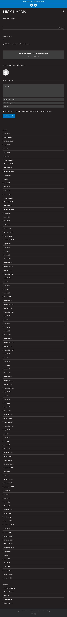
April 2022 (7, 255)
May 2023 (7, 221)
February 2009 (8, 536)
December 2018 (8, 376)
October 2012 (8, 483)
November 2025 (9, 141)
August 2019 (7, 354)
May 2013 (7, 471)
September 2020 (9, 312)
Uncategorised (8, 603)
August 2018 (7, 392)
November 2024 (9, 164)
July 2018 (6, 395)
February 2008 (8, 574)
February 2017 (8, 452)
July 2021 (6, 281)
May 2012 (7, 502)
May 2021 (7, 289)
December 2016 (8, 460)
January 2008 (8, 578)
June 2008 (7, 559)
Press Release (8, 599)
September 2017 (9, 426)
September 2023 (9, 209)
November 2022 (9, 232)
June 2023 (7, 217)
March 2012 (7, 506)
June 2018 (7, 399)
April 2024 (7, 190)
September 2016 (9, 468)
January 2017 (8, 456)
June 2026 (7, 133)
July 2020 (6, 319)
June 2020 (7, 323)
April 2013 (7, 475)
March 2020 (7, 335)
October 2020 (8, 308)
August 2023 (7, 213)
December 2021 (8, 262)
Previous (61, 28)
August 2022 (7, 243)
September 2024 (9, 171)
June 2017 (7, 437)
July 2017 (6, 433)
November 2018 (9, 380)
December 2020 (8, 300)
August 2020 (7, 316)
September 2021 (9, 274)
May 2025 (7, 152)
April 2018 (7, 407)
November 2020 (9, 304)
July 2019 (6, 357)
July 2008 (6, 555)
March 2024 (7, 194)
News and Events (9, 592)
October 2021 (8, 270)
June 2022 (7, 247)
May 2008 (7, 563)
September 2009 (9, 525)
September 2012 (9, 487)
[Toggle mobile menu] (63, 11)
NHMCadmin (7, 44)
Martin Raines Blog (9, 588)
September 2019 (9, 350)
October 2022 (8, 236)
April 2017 (7, 445)
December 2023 (8, 198)
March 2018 (7, 411)
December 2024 (8, 160)
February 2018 (8, 414)
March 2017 (7, 449)
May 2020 (7, 327)
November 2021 (9, 266)
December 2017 (8, 422)
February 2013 (8, 479)
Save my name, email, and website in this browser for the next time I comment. (28, 111)
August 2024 (7, 175)
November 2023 (9, 202)
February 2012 (8, 509)
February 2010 (8, 521)
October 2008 (8, 544)
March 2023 (7, 228)
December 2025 (8, 137)
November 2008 (9, 540)
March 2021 (7, 297)
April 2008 (7, 566)
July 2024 (6, 179)
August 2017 (7, 430)
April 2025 (7, 156)
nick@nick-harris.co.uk (39, 1)
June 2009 (7, 528)
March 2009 (7, 532)
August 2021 (7, 278)
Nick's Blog (7, 595)
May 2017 (7, 441)
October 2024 (8, 167)
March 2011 (7, 517)
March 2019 (7, 373)
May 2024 (7, 186)
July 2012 (6, 494)
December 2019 (8, 338)
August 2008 (7, 551)
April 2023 (7, 224)
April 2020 (7, 331)
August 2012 (7, 490)
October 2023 (8, 205)
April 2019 (7, 369)
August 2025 (7, 145)
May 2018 (7, 403)
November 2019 (9, 342)
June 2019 (7, 361)
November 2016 (9, 464)
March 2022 (7, 259)
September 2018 (9, 388)
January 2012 (8, 513)
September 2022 (9, 240)
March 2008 (7, 570)
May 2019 (7, 365)
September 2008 (9, 547)
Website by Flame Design (45, 611)
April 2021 (7, 293)
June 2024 (7, 183)
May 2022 (7, 251)
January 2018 (8, 418)
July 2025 (6, 148)
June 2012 (7, 498)
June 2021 (7, 285)
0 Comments (26, 44)
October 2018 (8, 384)
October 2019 (8, 346)
